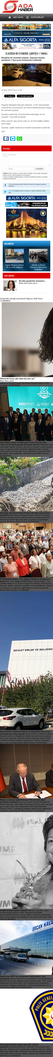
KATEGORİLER (37, 17)
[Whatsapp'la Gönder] (19, 138)
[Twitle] (12, 138)
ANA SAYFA (18, 17)
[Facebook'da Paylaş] (6, 138)
